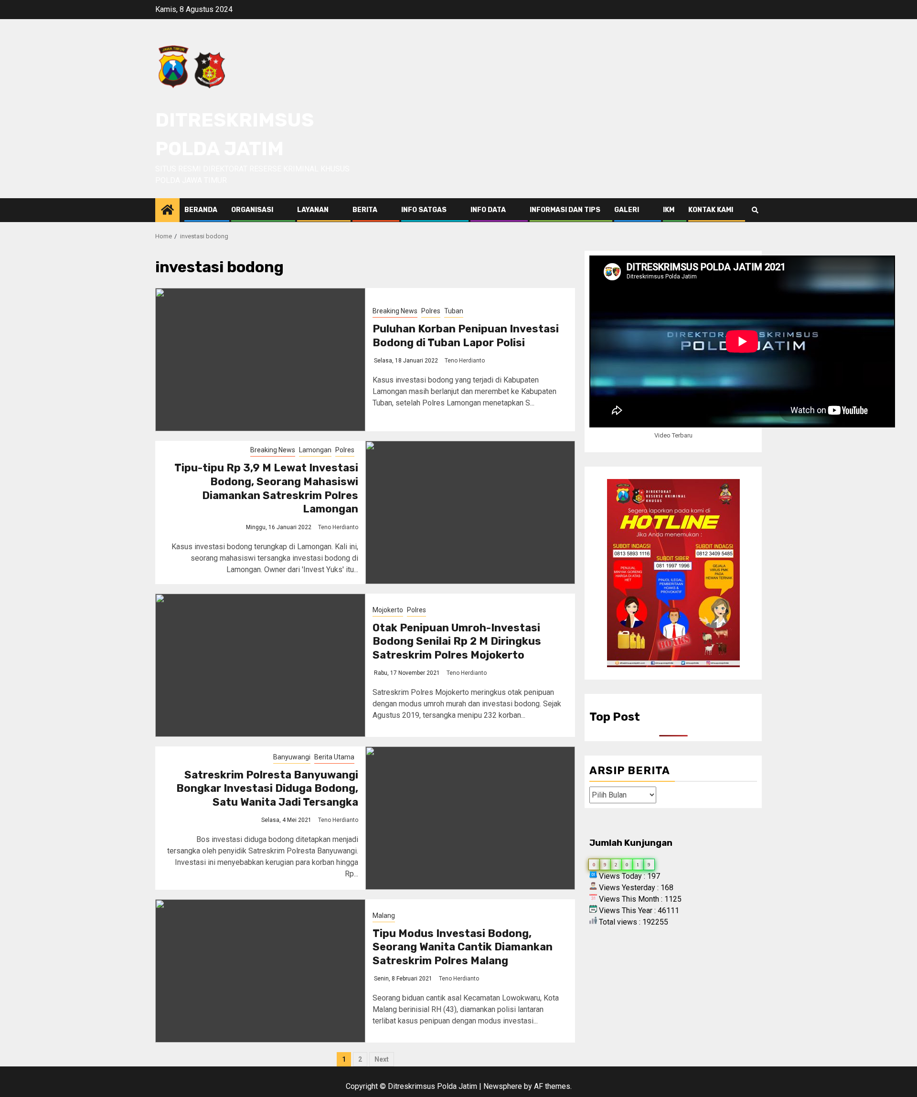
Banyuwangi (291, 757)
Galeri (626, 210)
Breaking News (395, 311)
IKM (668, 210)
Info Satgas (424, 210)
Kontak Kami (710, 210)
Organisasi (252, 210)
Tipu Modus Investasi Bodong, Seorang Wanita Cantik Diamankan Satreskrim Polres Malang (463, 947)
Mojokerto (388, 610)
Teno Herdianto (465, 360)
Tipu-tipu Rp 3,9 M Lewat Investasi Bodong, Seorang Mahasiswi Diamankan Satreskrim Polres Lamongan (266, 488)
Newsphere (502, 1086)
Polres (430, 311)
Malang (384, 915)
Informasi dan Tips (565, 210)
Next (381, 1059)
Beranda (200, 210)
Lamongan (315, 450)
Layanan (313, 210)
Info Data (488, 210)
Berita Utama (334, 757)
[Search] (755, 210)
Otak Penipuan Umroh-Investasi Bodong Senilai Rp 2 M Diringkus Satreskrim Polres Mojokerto (457, 641)
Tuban (453, 311)
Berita (364, 210)
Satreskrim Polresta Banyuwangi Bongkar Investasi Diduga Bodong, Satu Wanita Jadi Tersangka (267, 788)
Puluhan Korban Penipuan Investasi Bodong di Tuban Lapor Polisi (466, 335)
